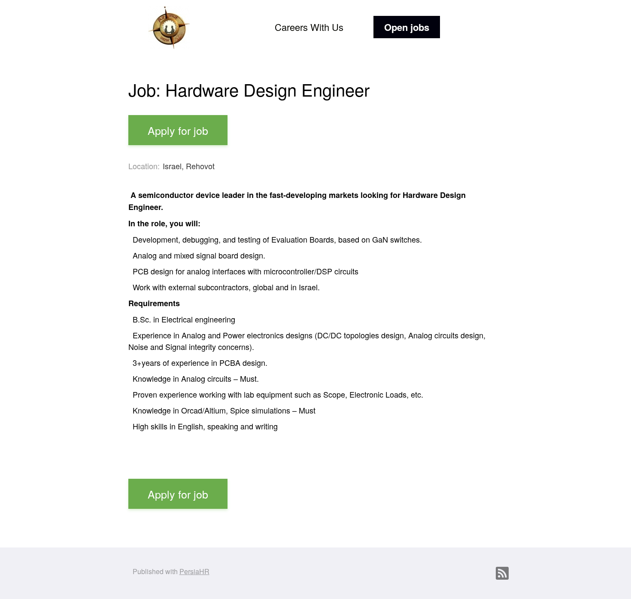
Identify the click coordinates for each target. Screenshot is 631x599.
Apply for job (178, 130)
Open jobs (406, 27)
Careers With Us (309, 26)
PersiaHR (194, 571)
